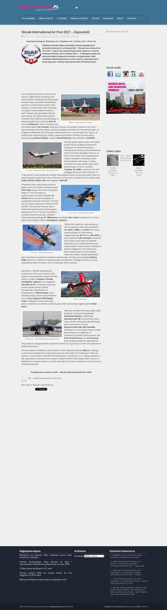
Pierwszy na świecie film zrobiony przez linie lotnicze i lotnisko (46, 556)
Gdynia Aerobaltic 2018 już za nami (113, 171)
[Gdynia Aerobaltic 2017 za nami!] (138, 160)
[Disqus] (61, 443)
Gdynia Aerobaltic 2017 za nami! (139, 171)
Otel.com (91, 41)
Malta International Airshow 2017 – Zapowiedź (127, 564)
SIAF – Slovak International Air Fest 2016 (44, 378)
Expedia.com (66, 41)
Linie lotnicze (46, 18)
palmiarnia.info (67, 607)
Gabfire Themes (141, 607)
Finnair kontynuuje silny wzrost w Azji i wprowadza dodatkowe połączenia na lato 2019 (46, 563)
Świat (120, 18)
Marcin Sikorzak (72, 37)
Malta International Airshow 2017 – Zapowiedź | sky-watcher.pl (126, 571)
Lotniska (62, 18)
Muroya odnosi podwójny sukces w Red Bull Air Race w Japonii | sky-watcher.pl (128, 588)
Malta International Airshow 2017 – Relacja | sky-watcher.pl (126, 562)
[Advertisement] (61, 78)
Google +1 (133, 74)
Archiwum (79, 556)
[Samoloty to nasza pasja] (39, 8)
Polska (95, 18)
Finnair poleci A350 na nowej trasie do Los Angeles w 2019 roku (46, 574)
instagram (126, 74)
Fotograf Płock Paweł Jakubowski (115, 607)
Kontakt (131, 18)
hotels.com (80, 41)
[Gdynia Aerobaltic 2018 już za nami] (112, 160)
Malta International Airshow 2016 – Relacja (125, 573)
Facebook (110, 74)
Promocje (108, 18)
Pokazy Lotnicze (79, 18)
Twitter (118, 74)
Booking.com (52, 41)
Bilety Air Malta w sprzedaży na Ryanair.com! (43, 579)
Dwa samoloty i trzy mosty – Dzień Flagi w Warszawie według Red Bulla (128, 593)
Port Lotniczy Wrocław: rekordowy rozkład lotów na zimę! (126, 556)
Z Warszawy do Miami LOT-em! (36, 568)
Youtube (141, 74)
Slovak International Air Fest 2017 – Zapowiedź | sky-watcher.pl (126, 580)
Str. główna (28, 18)
